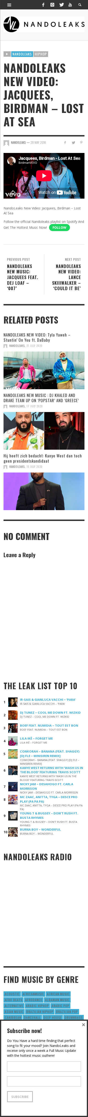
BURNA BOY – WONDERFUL (40, 829)
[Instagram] (52, 4)
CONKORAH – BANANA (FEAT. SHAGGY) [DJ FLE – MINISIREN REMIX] (50, 753)
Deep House (53, 1017)
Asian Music (14, 1011)
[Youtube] (70, 4)
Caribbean (13, 1017)
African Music (58, 993)
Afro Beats (13, 999)
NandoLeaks (17, 346)
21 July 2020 (34, 346)
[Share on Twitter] (73, 142)
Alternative (14, 1005)
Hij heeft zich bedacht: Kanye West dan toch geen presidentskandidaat (43, 458)
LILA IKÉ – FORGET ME (36, 738)
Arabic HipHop (37, 1005)
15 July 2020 (34, 466)
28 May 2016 (38, 142)
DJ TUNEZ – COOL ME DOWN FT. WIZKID (50, 712)
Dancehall (32, 1017)
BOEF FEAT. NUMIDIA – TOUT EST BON (49, 725)
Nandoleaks (22, 53)
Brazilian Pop (67, 1011)
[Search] (9, 4)
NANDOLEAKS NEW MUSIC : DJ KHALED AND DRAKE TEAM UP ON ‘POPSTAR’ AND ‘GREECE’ (41, 397)
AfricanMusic (33, 993)
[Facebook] (43, 4)
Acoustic (12, 993)
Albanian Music (57, 999)
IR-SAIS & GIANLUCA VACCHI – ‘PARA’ (48, 699)
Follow (59, 227)
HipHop (41, 53)
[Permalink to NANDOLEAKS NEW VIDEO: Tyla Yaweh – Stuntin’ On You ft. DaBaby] (44, 370)
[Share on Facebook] (65, 142)
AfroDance (33, 999)
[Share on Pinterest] (81, 142)
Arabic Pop (60, 1005)
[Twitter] (61, 4)
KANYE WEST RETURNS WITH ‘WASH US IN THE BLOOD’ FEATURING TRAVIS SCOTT (51, 770)
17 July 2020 (35, 406)
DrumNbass (74, 1017)
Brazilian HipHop (39, 1011)
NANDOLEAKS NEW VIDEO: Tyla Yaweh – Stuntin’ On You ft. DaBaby (37, 337)
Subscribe (20, 1096)
